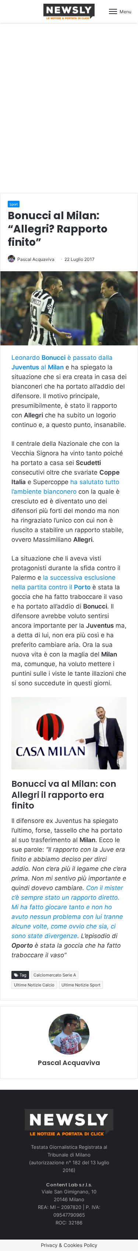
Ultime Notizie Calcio (34, 985)
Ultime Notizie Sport (80, 985)
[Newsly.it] (69, 11)
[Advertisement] (69, 107)
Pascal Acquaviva (35, 259)
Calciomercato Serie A (54, 975)
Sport (14, 204)
